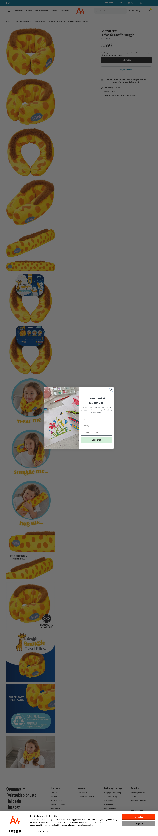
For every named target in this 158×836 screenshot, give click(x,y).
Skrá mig (96, 439)
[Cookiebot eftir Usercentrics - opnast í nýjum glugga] (15, 831)
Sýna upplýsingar (37, 831)
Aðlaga (137, 824)
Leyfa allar (139, 817)
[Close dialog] (111, 390)
